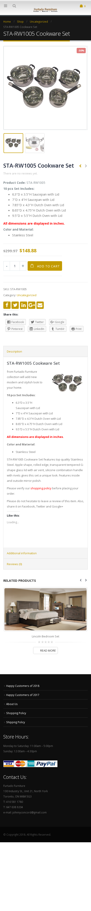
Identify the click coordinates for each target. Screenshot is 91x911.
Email (40, 305)
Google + (31, 305)
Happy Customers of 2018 (22, 686)
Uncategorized (26, 295)
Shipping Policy (15, 722)
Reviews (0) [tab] (14, 564)
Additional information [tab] (22, 553)
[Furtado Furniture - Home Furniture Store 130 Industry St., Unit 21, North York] (45, 9)
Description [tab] (14, 351)
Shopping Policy (16, 713)
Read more (48, 650)
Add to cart (48, 266)
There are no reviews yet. (20, 173)
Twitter (15, 305)
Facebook (7, 305)
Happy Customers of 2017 (22, 695)
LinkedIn (23, 305)
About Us (12, 704)
